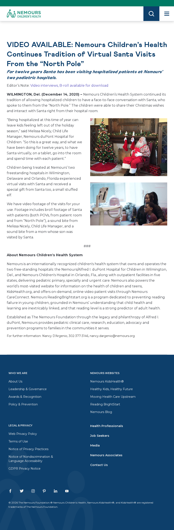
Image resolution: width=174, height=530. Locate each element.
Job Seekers (99, 436)
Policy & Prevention (23, 404)
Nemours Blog (101, 412)
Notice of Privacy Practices (28, 449)
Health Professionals (106, 426)
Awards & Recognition (24, 397)
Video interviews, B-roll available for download (69, 85)
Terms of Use (18, 441)
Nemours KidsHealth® (107, 381)
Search (151, 13)
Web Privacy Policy (22, 434)
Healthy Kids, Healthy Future (111, 389)
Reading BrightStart (105, 404)
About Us (15, 381)
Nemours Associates (106, 455)
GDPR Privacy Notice (24, 468)
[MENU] (166, 13)
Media (95, 445)
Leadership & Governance (27, 389)
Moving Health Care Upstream (113, 397)
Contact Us (99, 465)
